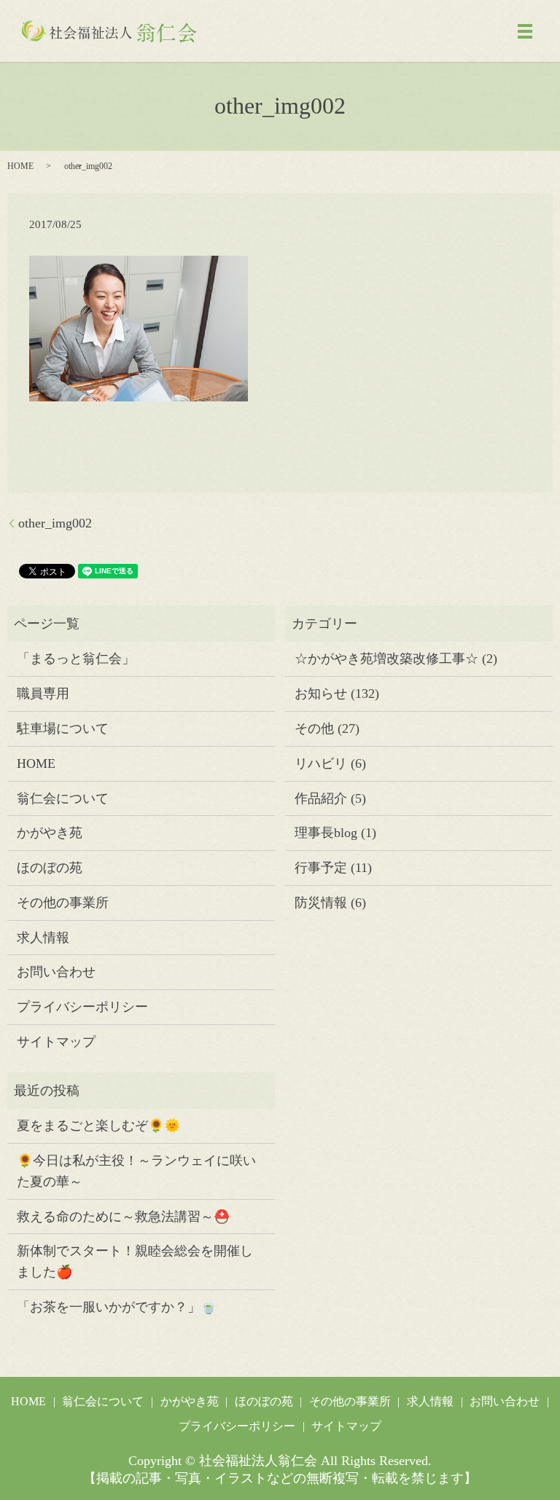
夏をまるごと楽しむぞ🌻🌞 (98, 1125)
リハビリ (321, 763)
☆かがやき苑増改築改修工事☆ (386, 658)
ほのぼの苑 (49, 867)
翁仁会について (63, 798)
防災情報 (321, 902)
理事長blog (326, 832)
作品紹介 (321, 798)
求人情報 (43, 937)
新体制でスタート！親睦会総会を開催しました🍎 (135, 1261)
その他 (314, 728)
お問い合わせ (56, 972)
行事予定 (321, 867)
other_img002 (55, 523)
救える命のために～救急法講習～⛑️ (123, 1216)
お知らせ (321, 693)
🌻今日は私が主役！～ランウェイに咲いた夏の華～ (136, 1171)
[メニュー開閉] (525, 31)
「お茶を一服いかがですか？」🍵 (117, 1307)
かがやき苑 (49, 832)
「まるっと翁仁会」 (76, 658)
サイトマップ (56, 1041)
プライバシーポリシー (82, 1007)
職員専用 (43, 693)
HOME (20, 166)
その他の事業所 (63, 902)
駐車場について (63, 728)
